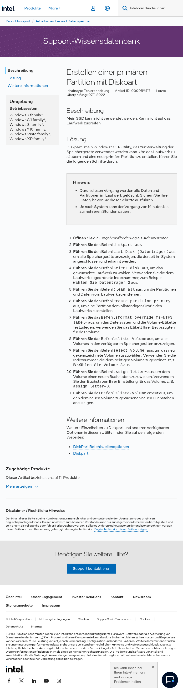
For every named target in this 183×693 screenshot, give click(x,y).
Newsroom (142, 597)
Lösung (14, 77)
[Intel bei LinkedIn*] (33, 680)
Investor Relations (86, 597)
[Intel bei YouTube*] (46, 680)
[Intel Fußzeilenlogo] (15, 669)
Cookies (145, 619)
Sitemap (36, 626)
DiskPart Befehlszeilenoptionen (101, 446)
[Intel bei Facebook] (9, 680)
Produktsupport (18, 21)
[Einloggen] (93, 8)
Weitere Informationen (28, 85)
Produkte (32, 8)
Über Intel (14, 597)
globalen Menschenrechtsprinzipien (84, 652)
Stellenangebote (19, 605)
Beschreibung (20, 70)
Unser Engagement (46, 597)
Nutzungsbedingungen (54, 619)
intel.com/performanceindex (37, 644)
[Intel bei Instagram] (58, 680)
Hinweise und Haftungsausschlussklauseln (140, 644)
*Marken (83, 619)
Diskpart (80, 453)
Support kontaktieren (91, 568)
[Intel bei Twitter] (21, 680)
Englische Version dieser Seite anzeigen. (121, 529)
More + (54, 8)
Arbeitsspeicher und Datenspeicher (63, 21)
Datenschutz (14, 626)
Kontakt (117, 597)
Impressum (51, 605)
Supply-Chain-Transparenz (114, 619)
